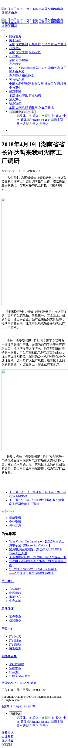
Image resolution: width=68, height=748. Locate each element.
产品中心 (15, 56)
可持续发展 (16, 79)
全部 (12, 44)
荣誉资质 (22, 52)
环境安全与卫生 (19, 676)
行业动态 (35, 95)
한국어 (43, 123)
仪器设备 (35, 52)
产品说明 (15, 75)
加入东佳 (15, 99)
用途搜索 (28, 75)
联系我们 (15, 103)
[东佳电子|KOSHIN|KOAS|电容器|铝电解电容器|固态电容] (34, 11)
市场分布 (48, 44)
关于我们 (15, 40)
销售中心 (35, 107)
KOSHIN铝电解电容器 (24, 68)
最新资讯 (15, 91)
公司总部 (22, 107)
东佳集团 (22, 44)
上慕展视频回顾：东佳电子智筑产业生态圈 (37, 557)
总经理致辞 (23, 83)
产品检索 (22, 60)
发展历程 (35, 44)
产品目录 (15, 64)
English (45, 119)
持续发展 (38, 83)
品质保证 (15, 48)
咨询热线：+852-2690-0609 (19, 683)
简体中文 (38, 115)
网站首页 (15, 36)
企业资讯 (22, 95)
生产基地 (60, 44)
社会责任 (51, 83)
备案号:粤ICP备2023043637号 (19, 706)
